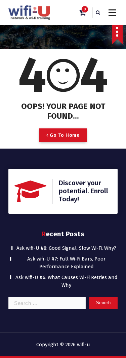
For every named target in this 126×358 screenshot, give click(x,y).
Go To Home (64, 135)
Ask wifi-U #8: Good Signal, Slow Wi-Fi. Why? (66, 248)
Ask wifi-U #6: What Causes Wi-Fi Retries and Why (66, 281)
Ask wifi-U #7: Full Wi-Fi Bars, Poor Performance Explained (66, 263)
